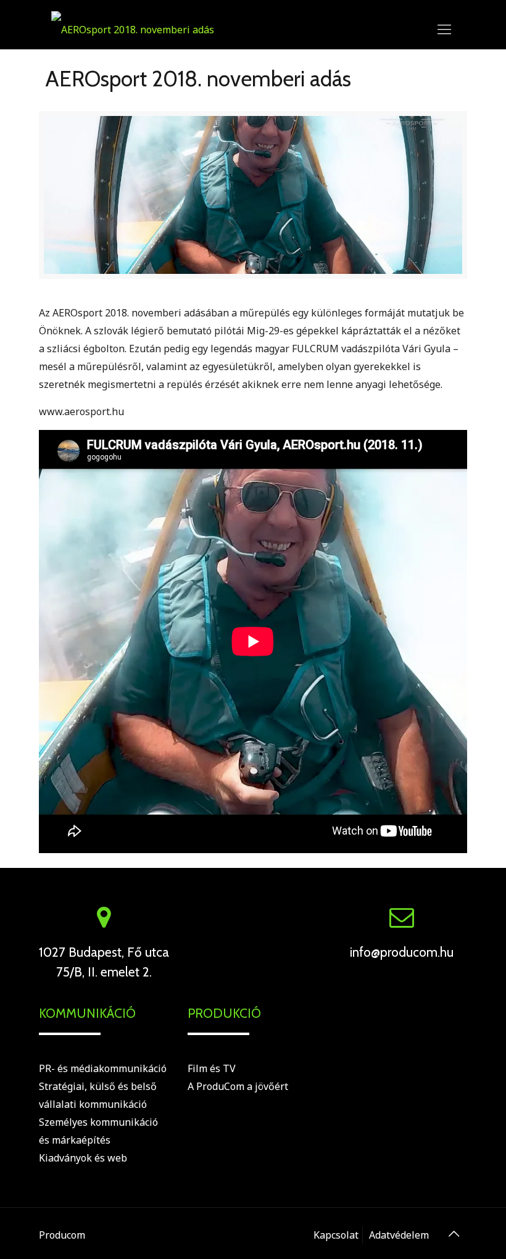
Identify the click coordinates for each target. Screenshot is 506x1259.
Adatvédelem (399, 1235)
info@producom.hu (402, 952)
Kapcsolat (336, 1235)
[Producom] (132, 28)
